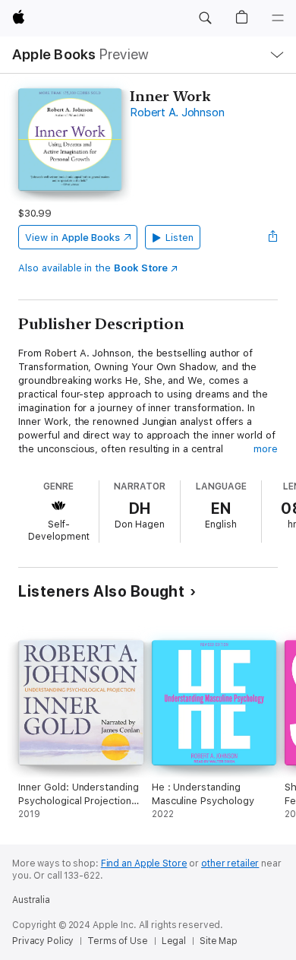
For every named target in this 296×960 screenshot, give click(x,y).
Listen (179, 237)
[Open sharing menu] (273, 237)
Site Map (219, 941)
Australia (31, 900)
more (265, 449)
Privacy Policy (43, 941)
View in (72, 237)
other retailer (230, 863)
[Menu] (278, 18)
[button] (205, 18)
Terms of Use (117, 941)
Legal (174, 941)
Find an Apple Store (144, 863)
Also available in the (93, 268)
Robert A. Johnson (177, 112)
